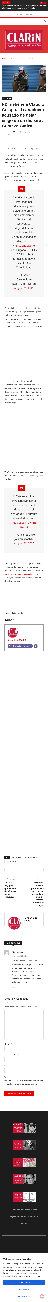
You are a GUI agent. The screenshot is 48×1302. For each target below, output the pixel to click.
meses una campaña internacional (19, 574)
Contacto (24, 1223)
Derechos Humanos (31, 857)
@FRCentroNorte (24, 245)
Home (4, 58)
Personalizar (24, 1289)
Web (6, 1066)
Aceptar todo (24, 1282)
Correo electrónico (11, 1055)
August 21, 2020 (24, 288)
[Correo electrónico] (36, 646)
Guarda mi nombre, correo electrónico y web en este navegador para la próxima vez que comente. (23, 1082)
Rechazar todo (24, 1296)
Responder (15, 987)
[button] (41, 3)
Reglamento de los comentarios (24, 1216)
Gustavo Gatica (10, 861)
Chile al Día (32, 58)
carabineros (16, 857)
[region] (24, 1278)
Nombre (8, 1044)
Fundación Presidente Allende (24, 1209)
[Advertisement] (24, 355)
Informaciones (17, 58)
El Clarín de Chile (10, 132)
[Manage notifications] (42, 1296)
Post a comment (10, 135)
